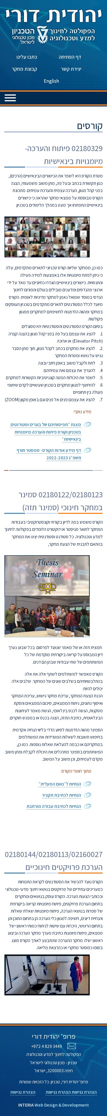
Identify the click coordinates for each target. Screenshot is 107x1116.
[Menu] (10, 96)
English (51, 81)
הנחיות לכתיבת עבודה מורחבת (54, 806)
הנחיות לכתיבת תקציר (61, 795)
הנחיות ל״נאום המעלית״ (60, 784)
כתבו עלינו (27, 57)
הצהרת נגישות (84, 1092)
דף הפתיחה (70, 57)
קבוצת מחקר (24, 69)
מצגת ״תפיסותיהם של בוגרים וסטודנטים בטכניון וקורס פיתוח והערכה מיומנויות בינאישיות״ (46, 432)
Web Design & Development (53, 1105)
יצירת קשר (71, 69)
